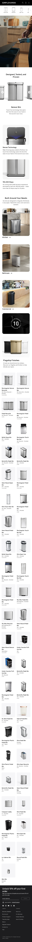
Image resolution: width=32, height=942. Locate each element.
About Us (18, 911)
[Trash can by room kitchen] (16, 225)
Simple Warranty (20, 916)
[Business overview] (16, 295)
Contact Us (5, 927)
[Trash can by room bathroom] (16, 261)
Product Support (6, 916)
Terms (3, 938)
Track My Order (6, 919)
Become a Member (6, 911)
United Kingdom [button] (16, 902)
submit (25, 898)
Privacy (6, 938)
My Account (5, 914)
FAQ (3, 929)
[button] (22, 2)
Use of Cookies (19, 919)
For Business (19, 914)
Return (4, 922)
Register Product (6, 924)
